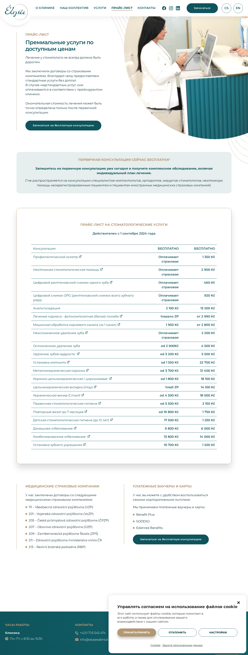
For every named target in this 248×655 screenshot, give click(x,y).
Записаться (202, 8)
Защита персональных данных (182, 645)
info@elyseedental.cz (96, 639)
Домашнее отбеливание (53, 428)
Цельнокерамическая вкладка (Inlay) (63, 387)
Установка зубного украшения (57, 445)
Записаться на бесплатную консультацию (63, 125)
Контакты (146, 8)
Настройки (218, 632)
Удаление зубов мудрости (54, 354)
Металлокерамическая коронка (59, 370)
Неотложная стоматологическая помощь (66, 269)
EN (238, 8)
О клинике (45, 8)
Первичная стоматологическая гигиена (65, 403)
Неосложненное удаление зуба (58, 333)
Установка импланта (49, 362)
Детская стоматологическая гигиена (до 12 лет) (71, 420)
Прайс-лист (122, 8)
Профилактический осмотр (55, 257)
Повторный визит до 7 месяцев (58, 412)
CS (226, 8)
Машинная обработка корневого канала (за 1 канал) (75, 325)
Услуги (100, 8)
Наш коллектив (74, 8)
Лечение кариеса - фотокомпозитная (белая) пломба (76, 316)
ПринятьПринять (136, 632)
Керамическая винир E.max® (56, 395)
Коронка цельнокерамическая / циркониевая (70, 379)
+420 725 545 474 (93, 633)
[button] (238, 602)
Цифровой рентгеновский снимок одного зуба (71, 282)
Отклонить (177, 632)
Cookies (155, 645)
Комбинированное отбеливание (59, 436)
